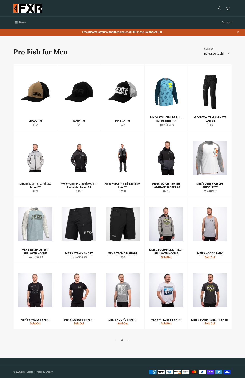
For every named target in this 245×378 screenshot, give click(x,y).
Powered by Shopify (43, 372)
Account (227, 22)
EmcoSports (27, 372)
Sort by (208, 48)
